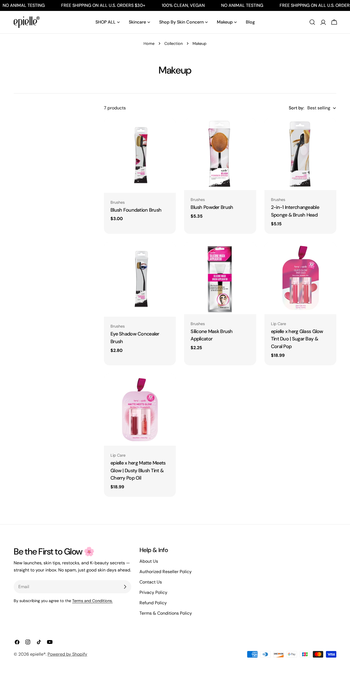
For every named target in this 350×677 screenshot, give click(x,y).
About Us (148, 561)
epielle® (38, 654)
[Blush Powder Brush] (220, 154)
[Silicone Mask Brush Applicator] (220, 278)
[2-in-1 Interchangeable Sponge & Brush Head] (300, 154)
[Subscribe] (125, 587)
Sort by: (296, 108)
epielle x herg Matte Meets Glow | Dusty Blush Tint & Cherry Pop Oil (137, 471)
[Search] (312, 22)
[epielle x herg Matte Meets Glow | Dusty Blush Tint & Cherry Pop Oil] (140, 409)
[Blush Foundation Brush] (140, 155)
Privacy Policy (153, 592)
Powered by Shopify (67, 654)
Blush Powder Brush (212, 207)
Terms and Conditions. (92, 600)
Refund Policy (153, 603)
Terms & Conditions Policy (165, 613)
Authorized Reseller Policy (165, 571)
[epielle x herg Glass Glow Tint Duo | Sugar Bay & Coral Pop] (300, 278)
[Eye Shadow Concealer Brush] (140, 279)
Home (149, 43)
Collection (173, 43)
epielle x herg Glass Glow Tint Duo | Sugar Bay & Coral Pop (297, 339)
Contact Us (150, 582)
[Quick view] (167, 130)
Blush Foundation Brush (135, 210)
